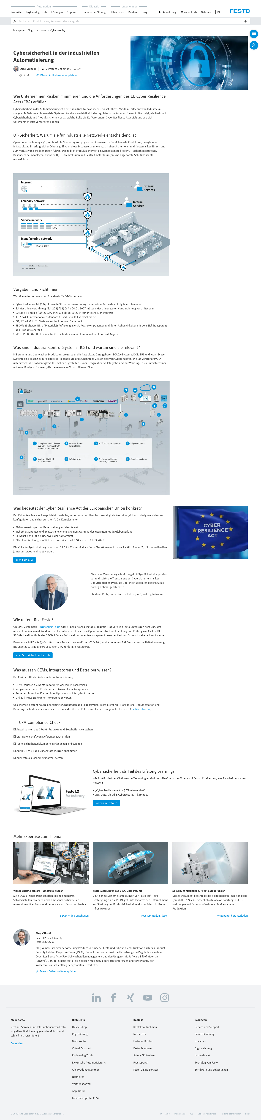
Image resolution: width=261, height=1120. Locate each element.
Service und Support (207, 1027)
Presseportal (140, 1062)
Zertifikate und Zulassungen (211, 1069)
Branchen (200, 1041)
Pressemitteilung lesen (154, 915)
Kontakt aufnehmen (145, 1027)
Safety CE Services (144, 1055)
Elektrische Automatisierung (88, 1062)
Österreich (207, 12)
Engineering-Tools (36, 12)
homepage (19, 30)
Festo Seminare (142, 1048)
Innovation (41, 30)
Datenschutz (179, 1113)
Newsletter (139, 1034)
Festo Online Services (146, 1069)
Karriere (133, 12)
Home (247, 1113)
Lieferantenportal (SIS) (85, 1098)
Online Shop (79, 1027)
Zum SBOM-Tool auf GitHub (33, 655)
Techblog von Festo (206, 1062)
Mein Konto (79, 1041)
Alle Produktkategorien (85, 1069)
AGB (191, 1113)
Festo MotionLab (143, 1041)
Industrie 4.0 (202, 1055)
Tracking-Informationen (231, 1113)
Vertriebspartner (81, 1084)
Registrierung (80, 1034)
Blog (144, 12)
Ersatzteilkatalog (204, 1034)
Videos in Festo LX (106, 803)
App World (78, 1091)
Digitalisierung (203, 1048)
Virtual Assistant (81, 1048)
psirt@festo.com (141, 709)
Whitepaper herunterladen (232, 915)
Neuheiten (78, 1077)
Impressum (165, 1113)
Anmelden (17, 1043)
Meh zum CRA (24, 560)
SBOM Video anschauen (74, 915)
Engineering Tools (82, 1055)
